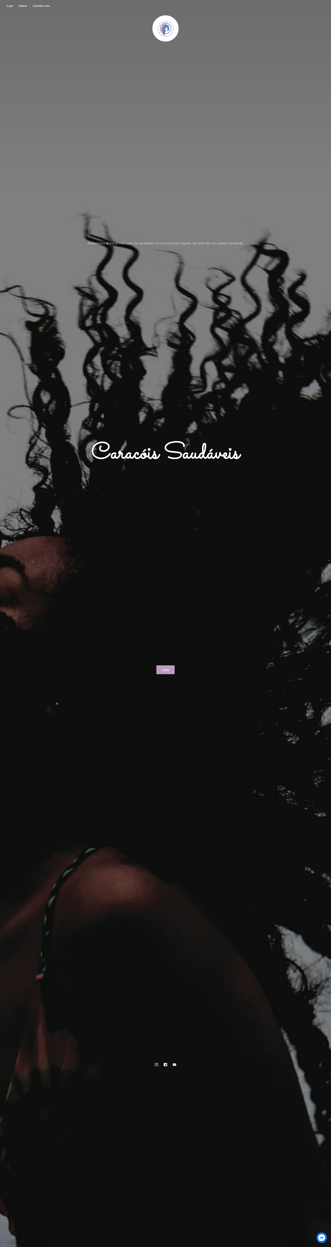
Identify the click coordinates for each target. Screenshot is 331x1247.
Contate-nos (41, 6)
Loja (10, 6)
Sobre (23, 6)
